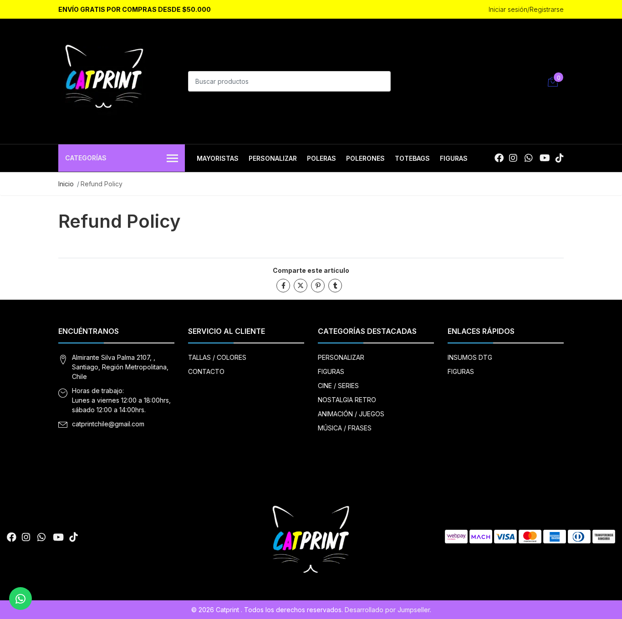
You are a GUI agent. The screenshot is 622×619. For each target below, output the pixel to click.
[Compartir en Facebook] (283, 285)
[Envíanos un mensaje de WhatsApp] (20, 598)
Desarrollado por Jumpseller (387, 610)
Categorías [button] (86, 158)
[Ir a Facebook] (499, 158)
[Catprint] (103, 80)
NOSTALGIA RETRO (347, 400)
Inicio (66, 184)
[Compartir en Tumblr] (335, 285)
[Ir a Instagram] (513, 158)
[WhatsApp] (528, 158)
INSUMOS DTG (470, 357)
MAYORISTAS (218, 158)
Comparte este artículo (311, 270)
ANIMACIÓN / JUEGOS (351, 414)
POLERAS (321, 158)
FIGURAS (454, 158)
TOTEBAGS (412, 158)
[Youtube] (545, 158)
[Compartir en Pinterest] (318, 285)
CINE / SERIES (338, 385)
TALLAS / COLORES (217, 357)
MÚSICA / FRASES (345, 428)
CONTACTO (206, 371)
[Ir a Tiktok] (560, 158)
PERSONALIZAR (273, 158)
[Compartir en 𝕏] (300, 285)
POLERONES (365, 158)
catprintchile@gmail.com (108, 424)
